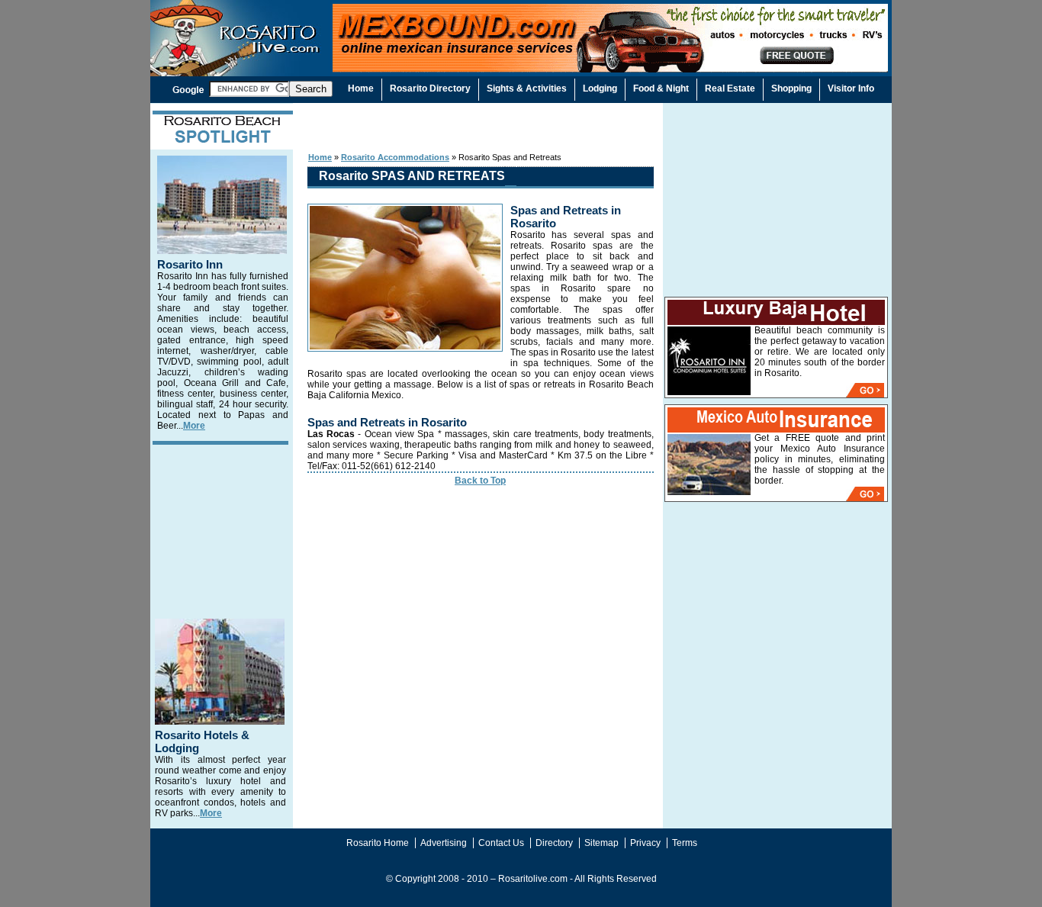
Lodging (600, 88)
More (194, 425)
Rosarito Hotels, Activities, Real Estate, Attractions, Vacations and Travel (239, 51)
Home (320, 157)
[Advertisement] (479, 127)
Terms (684, 843)
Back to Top (480, 480)
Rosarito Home (377, 843)
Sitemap (601, 843)
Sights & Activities (527, 88)
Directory (554, 843)
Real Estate (730, 88)
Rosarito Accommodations (395, 157)
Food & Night (661, 88)
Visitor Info (851, 88)
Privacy (645, 843)
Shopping (791, 88)
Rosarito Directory (430, 88)
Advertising (443, 843)
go (865, 390)
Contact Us (501, 843)
